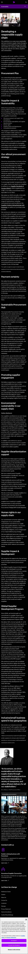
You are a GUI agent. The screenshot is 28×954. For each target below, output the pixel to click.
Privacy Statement (6, 909)
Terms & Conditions (6, 912)
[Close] (26, 919)
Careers (3, 894)
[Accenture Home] (14, 2)
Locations (3, 903)
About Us (3, 897)
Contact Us (4, 900)
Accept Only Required (14, 945)
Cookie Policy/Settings (7, 915)
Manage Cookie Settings (14, 949)
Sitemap (3, 906)
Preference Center (6, 891)
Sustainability (4, 6)
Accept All (14, 940)
